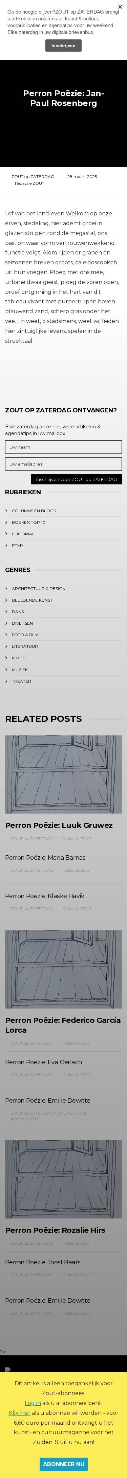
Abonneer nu (63, 1464)
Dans (18, 611)
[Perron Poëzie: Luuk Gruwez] (63, 774)
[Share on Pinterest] (81, 371)
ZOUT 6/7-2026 (72, 1113)
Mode (18, 657)
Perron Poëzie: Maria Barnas (45, 857)
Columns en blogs (34, 510)
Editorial (23, 533)
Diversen (22, 623)
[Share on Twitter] (44, 371)
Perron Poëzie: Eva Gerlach (43, 1062)
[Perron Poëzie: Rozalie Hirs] (63, 1179)
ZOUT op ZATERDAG (33, 176)
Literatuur (25, 646)
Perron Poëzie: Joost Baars (42, 1262)
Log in (33, 1403)
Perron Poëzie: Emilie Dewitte (47, 1100)
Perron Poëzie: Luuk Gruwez (58, 825)
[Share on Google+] (62, 371)
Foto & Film (25, 634)
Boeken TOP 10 (28, 522)
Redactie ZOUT (29, 183)
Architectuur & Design (38, 588)
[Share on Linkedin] (100, 371)
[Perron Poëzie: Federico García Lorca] (63, 969)
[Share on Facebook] (25, 371)
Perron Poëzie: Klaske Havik (45, 896)
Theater (21, 681)
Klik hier (19, 1413)
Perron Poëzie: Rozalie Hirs (55, 1230)
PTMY (17, 545)
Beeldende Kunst (32, 600)
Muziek (20, 669)
